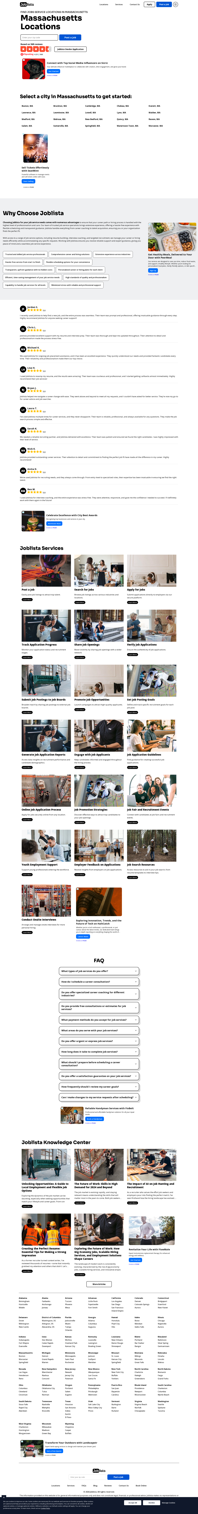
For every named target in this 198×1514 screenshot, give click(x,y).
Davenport (46, 1346)
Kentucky (92, 1337)
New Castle (24, 1327)
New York (115, 1369)
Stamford (162, 1304)
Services (119, 4)
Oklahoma (47, 1385)
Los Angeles (116, 1301)
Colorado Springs (142, 1304)
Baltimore (162, 1340)
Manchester (47, 1372)
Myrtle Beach (163, 1395)
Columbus (92, 1324)
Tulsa (44, 1391)
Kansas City (70, 1346)
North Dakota (164, 1369)
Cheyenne (69, 1427)
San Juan (115, 1388)
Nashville (46, 1404)
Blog (95, 1485)
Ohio (21, 1385)
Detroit (45, 1356)
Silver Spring (163, 1343)
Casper (68, 1430)
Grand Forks (163, 1378)
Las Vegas (23, 1372)
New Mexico (93, 1369)
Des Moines (47, 1340)
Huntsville (23, 1304)
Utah (90, 1401)
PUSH (194, 1512)
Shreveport (116, 1346)
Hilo (113, 1327)
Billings (138, 1356)
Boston (22, 1356)
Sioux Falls (23, 1404)
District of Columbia (51, 1317)
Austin (68, 1414)
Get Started (53, 71)
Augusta (92, 1327)
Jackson (91, 1356)
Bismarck (162, 1372)
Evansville (23, 1346)
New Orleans (117, 1340)
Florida (68, 1317)
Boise (137, 1320)
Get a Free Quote (54, 1451)
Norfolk (138, 1408)
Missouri (115, 1353)
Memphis (46, 1408)
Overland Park (71, 1343)
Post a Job (164, 4)
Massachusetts (26, 1353)
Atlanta (91, 1320)
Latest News (83, 936)
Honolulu (115, 1320)
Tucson (68, 1301)
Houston (69, 1404)
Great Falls (139, 1362)
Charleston (162, 1388)
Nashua (45, 1375)
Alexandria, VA (48, 1327)
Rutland (114, 1411)
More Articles (99, 1284)
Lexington (92, 1343)
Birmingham (24, 1301)
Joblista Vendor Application (70, 49)
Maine (137, 1337)
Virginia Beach (141, 1404)
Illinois (161, 1317)
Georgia (92, 1317)
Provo (90, 1411)
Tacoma (161, 1411)
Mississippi (93, 1353)
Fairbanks (46, 1301)
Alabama (23, 1298)
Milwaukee (46, 1427)
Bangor (138, 1346)
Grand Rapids (48, 1359)
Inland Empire (117, 1311)
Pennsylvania (94, 1385)
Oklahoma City (48, 1388)
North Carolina (141, 1369)
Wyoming (69, 1424)
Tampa (68, 1327)
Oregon (68, 1385)
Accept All (133, 1503)
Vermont (115, 1401)
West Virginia (25, 1424)
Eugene (68, 1395)
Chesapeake (140, 1411)
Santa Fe (92, 1378)
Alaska (45, 1298)
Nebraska (162, 1353)
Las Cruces (93, 1375)
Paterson (69, 1378)
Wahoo (161, 1362)
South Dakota (25, 1401)
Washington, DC (49, 1320)
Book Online (141, 1485)
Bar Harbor (139, 1343)
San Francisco (117, 1307)
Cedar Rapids (47, 1343)
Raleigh (138, 1375)
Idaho (137, 1317)
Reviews (108, 1485)
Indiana (22, 1337)
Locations (104, 4)
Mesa (67, 1307)
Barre (113, 1408)
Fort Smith (93, 1307)
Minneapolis (70, 1356)
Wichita (68, 1340)
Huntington (24, 1430)
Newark (68, 1372)
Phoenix (68, 1304)
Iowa (44, 1337)
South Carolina (164, 1385)
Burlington (116, 1404)
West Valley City (95, 1408)
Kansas (68, 1337)
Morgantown (24, 1433)
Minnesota (70, 1353)
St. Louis (115, 1356)
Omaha (161, 1356)
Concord (45, 1378)
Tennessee (47, 1401)
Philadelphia (93, 1388)
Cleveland (23, 1391)
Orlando (68, 1330)
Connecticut (163, 1298)
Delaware (23, 1317)
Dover (21, 1320)
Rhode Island (140, 1385)
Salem (67, 1391)
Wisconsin (46, 1424)
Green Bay (46, 1433)
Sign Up (153, 270)
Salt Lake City (94, 1404)
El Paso (68, 1417)
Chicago (161, 1320)
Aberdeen (23, 1411)
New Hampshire (49, 1369)
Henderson (24, 1375)
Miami (67, 1324)
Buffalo (114, 1375)
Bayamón (115, 1391)
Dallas (67, 1411)
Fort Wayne (24, 1343)
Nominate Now (54, 523)
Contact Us (135, 4)
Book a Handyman (94, 1119)
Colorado (139, 1298)
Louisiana (115, 1337)
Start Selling (28, 181)
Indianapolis (24, 1340)
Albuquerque (93, 1372)
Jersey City (69, 1375)
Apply (149, 4)
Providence (139, 1388)
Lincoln (161, 1359)
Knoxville (46, 1411)
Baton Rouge (117, 1343)
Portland (138, 1340)
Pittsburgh (93, 1391)
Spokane (161, 1408)
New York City (117, 1372)
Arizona (68, 1298)
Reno (21, 1378)
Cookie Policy (45, 1508)
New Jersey (70, 1369)
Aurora (137, 1307)
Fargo (160, 1375)
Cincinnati (23, 1395)
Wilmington (24, 1324)
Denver (138, 1301)
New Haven (163, 1307)
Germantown (163, 1346)
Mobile (22, 1307)
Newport (138, 1391)
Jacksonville (70, 1320)
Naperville (162, 1324)
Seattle (161, 1404)
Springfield (23, 1362)
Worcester (23, 1359)
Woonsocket (140, 1395)
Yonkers (114, 1378)
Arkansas (92, 1298)
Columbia (162, 1391)
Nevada (22, 1369)
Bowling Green (94, 1346)
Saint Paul (69, 1359)
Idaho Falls (139, 1327)
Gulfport (92, 1359)
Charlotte (139, 1372)
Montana (139, 1353)
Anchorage (46, 1304)
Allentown (92, 1395)
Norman (45, 1395)
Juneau (45, 1307)
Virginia (138, 1401)
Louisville (92, 1340)
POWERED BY (52, 75)
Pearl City (115, 1324)
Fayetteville (93, 1304)
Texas (68, 1401)
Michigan (46, 1353)
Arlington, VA (47, 1324)
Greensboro (140, 1378)
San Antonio (70, 1408)
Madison (46, 1430)
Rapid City (23, 1408)
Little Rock (93, 1301)
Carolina (115, 1395)
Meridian (138, 1324)
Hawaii (114, 1317)
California (116, 1298)
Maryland (162, 1337)
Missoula (138, 1359)
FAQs (84, 1485)
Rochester (69, 1362)
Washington (163, 1401)
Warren (45, 1362)
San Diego (115, 1304)
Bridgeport (162, 1301)
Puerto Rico (116, 1385)
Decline (152, 1503)
